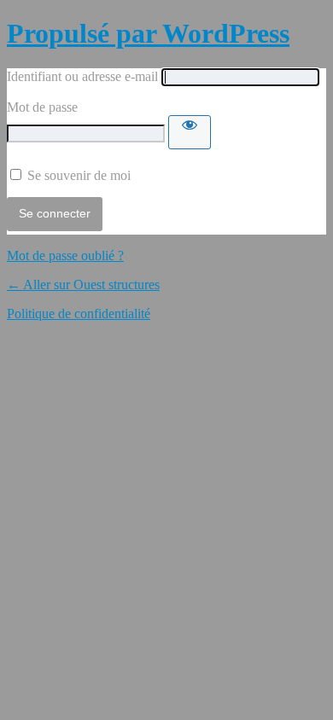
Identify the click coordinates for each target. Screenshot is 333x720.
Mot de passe (42, 107)
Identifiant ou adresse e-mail (82, 76)
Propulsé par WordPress (148, 33)
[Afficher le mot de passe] (189, 132)
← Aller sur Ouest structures (83, 284)
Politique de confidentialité (78, 313)
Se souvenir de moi (79, 175)
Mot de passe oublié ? (65, 255)
